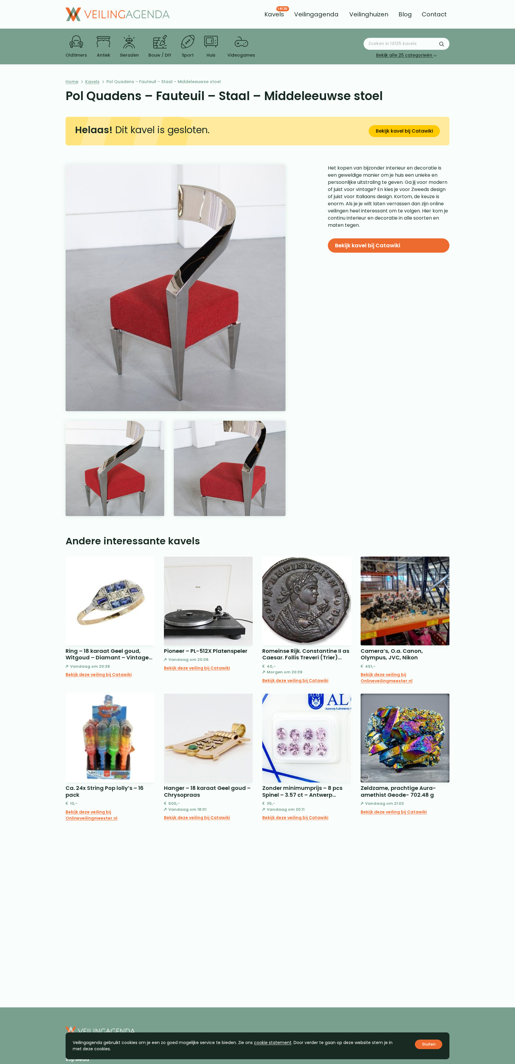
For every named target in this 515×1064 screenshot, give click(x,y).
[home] (118, 14)
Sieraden (129, 55)
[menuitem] (274, 14)
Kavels (92, 82)
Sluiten (428, 1044)
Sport (188, 55)
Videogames (241, 55)
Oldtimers (76, 55)
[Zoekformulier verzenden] (442, 44)
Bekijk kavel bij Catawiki (404, 131)
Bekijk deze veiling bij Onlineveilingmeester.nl (386, 678)
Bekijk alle (404, 55)
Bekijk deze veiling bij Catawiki (99, 675)
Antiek (103, 55)
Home (72, 82)
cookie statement (272, 1043)
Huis (211, 55)
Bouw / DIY (159, 55)
